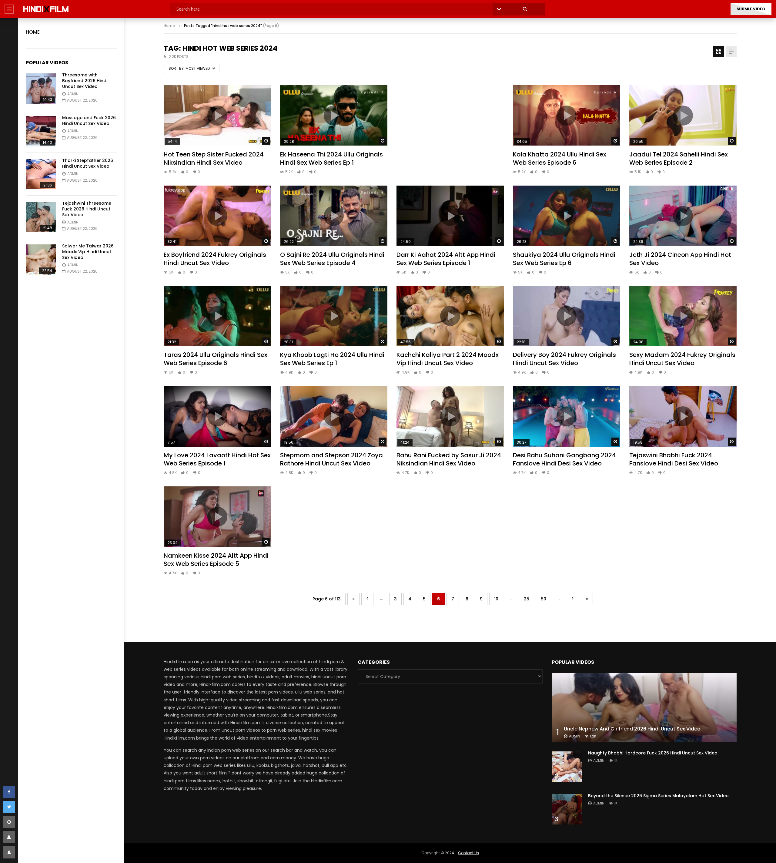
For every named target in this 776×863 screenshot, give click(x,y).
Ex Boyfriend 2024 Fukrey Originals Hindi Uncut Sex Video (215, 258)
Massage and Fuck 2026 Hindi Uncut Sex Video (89, 120)
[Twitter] (9, 807)
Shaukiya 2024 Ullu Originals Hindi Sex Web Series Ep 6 (564, 258)
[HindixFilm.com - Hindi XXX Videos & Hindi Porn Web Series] (46, 9)
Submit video (751, 9)
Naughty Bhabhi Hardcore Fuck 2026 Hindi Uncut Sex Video (652, 753)
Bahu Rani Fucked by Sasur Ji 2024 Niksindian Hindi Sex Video (448, 459)
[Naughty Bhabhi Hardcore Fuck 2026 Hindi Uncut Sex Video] (567, 766)
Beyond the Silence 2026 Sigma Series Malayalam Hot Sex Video (658, 796)
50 (543, 599)
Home (33, 32)
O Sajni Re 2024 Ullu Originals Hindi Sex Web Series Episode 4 (332, 258)
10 (496, 599)
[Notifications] (9, 837)
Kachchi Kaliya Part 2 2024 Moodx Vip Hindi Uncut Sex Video (447, 359)
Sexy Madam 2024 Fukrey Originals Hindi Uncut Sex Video (682, 359)
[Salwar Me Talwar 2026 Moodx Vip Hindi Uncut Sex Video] (41, 259)
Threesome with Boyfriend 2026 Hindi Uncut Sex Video (84, 80)
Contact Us (468, 852)
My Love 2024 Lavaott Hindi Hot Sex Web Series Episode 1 (217, 459)
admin (73, 93)
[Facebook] (9, 792)
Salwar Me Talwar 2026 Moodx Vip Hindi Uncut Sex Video (88, 251)
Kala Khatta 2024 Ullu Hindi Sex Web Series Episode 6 (559, 158)
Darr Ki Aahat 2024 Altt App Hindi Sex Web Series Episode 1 (445, 258)
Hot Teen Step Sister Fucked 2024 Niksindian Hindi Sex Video (214, 158)
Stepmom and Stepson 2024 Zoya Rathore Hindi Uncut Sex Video (331, 459)
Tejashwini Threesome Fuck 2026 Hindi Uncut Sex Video (86, 209)
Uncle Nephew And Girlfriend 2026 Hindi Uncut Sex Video (632, 728)
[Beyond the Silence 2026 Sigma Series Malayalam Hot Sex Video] (567, 809)
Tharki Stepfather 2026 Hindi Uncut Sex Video (87, 163)
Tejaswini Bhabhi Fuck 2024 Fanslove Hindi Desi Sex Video (673, 459)
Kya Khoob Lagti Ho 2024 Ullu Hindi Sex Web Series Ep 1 (332, 359)
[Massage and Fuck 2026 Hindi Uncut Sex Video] (41, 131)
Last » (587, 599)
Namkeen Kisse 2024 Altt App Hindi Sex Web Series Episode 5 (216, 559)
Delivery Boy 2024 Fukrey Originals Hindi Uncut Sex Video (564, 359)
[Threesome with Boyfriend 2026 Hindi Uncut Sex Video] (41, 88)
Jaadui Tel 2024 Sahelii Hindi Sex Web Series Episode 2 (678, 158)
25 (526, 599)
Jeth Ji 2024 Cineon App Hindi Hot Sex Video (680, 258)
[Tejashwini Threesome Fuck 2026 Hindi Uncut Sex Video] (41, 217)
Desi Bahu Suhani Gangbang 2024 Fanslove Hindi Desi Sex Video (564, 459)
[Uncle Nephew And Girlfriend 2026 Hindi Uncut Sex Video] (644, 707)
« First (353, 599)
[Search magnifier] (525, 9)
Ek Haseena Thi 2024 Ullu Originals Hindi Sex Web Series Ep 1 (331, 158)
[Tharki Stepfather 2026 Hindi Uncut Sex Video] (41, 174)
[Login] (9, 852)
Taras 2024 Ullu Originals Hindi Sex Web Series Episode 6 (215, 359)
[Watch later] (9, 822)
